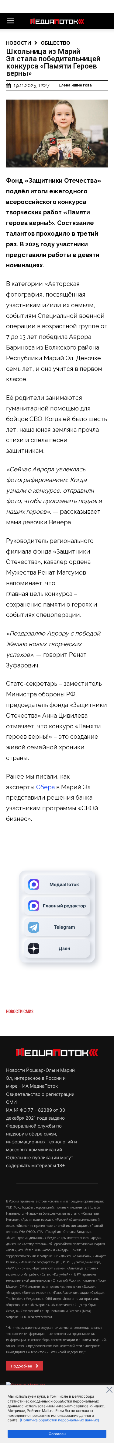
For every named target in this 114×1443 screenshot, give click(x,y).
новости (18, 43)
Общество (55, 43)
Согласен (57, 1433)
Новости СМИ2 (19, 1011)
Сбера (45, 787)
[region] (57, 1414)
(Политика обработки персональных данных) (59, 1420)
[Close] (109, 1390)
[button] (10, 21)
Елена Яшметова (75, 85)
